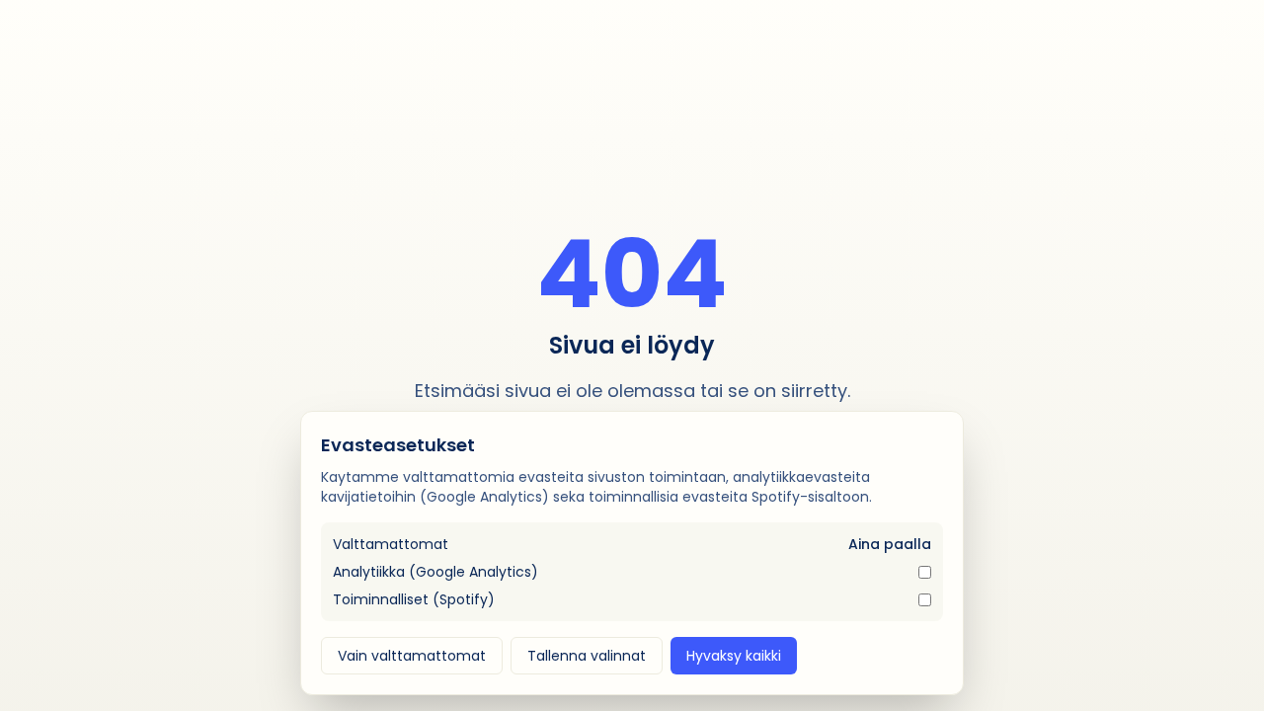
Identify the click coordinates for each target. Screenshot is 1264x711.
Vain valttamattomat (412, 656)
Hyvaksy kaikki (733, 656)
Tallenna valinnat (586, 656)
